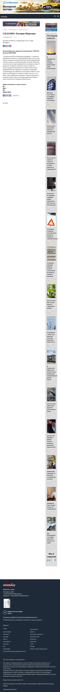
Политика (33, 639)
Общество (33, 641)
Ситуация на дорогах (36, 634)
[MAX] (10, 46)
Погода (32, 646)
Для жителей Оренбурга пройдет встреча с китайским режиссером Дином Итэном (51, 441)
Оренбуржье (6, 649)
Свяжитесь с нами (8, 589)
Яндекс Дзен (7, 92)
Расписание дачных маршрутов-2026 (14, 651)
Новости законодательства (38, 649)
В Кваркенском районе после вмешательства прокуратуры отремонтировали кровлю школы (52, 372)
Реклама (5, 636)
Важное (32, 632)
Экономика (6, 641)
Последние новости (52, 36)
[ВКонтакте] (4, 46)
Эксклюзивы (7, 632)
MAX (4, 88)
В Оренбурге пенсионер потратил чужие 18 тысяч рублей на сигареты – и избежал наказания (51, 269)
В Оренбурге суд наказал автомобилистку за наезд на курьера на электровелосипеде (52, 234)
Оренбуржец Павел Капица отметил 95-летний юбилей (51, 506)
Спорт (32, 644)
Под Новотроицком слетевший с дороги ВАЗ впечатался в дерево (51, 538)
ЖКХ (4, 646)
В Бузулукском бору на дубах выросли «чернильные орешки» (51, 304)
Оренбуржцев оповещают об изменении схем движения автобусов (51, 475)
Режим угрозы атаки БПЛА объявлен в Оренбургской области (51, 129)
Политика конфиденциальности (27, 617)
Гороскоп (6, 634)
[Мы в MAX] (55, 560)
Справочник (34, 629)
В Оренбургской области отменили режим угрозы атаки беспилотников (51, 62)
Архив (5, 628)
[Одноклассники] (6, 46)
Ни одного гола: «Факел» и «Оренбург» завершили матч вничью (51, 96)
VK (3, 86)
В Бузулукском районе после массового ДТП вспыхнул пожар (51, 407)
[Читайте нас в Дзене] (53, 560)
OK (4, 90)
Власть (5, 639)
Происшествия (34, 636)
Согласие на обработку (10, 617)
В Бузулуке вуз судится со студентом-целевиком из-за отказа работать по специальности (51, 163)
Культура (6, 644)
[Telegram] (8, 46)
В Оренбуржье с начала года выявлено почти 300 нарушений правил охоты (51, 337)
